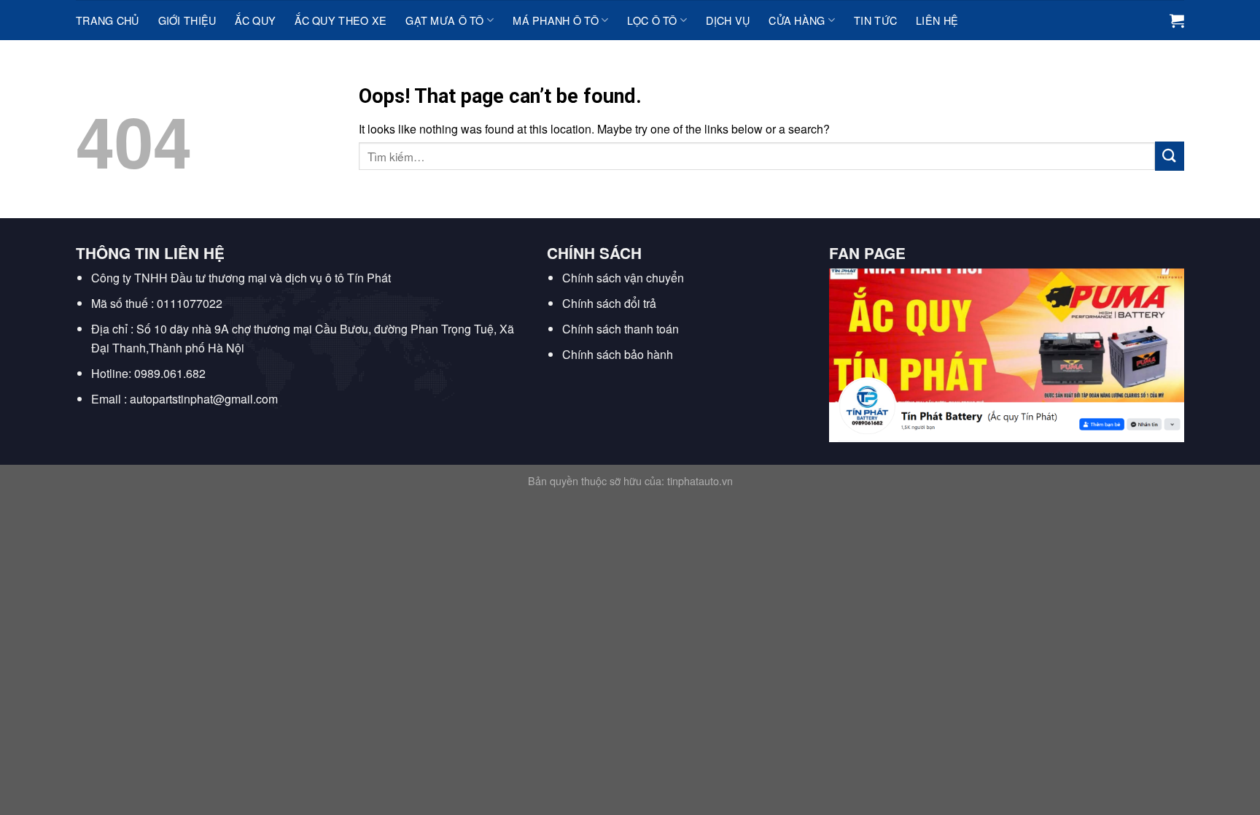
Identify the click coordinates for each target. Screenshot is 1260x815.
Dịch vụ (728, 20)
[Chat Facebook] (31, 743)
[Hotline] (31, 670)
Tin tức (875, 20)
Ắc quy (255, 20)
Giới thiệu (187, 20)
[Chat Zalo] (31, 707)
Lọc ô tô (652, 20)
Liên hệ (937, 20)
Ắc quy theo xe (340, 20)
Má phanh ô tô (556, 20)
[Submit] (1169, 156)
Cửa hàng (797, 20)
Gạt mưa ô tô (444, 20)
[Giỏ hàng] (1177, 20)
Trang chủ (107, 20)
